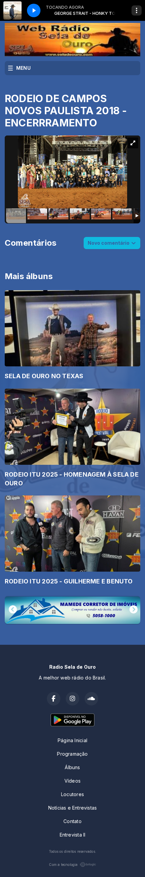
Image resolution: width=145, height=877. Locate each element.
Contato (72, 821)
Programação (72, 754)
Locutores (72, 794)
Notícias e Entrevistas (72, 808)
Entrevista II (73, 835)
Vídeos (72, 781)
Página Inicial (72, 740)
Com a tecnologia (63, 865)
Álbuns (72, 767)
